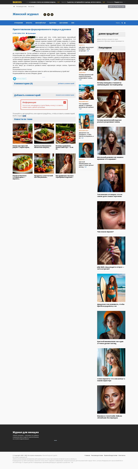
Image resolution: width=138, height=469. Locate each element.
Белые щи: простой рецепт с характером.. (21, 146)
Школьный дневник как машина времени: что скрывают (110, 158)
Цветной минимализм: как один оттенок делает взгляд (86, 164)
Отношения (113, 2)
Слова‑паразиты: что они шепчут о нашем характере (111, 380)
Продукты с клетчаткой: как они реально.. (43, 176)
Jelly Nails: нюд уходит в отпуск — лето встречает (86, 49)
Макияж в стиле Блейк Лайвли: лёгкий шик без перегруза (109, 417)
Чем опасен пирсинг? (105, 232)
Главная (87, 455)
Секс (72, 23)
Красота (76, 2)
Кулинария (32, 33)
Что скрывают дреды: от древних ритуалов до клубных (86, 105)
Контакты (31, 6)
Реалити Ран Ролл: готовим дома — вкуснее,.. (20, 177)
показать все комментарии (65, 95)
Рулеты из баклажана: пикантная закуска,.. (42, 146)
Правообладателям (110, 455)
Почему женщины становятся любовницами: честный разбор (109, 84)
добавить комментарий (66, 83)
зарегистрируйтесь (44, 114)
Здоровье (52, 23)
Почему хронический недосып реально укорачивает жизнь (86, 76)
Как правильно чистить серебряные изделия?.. (65, 176)
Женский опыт (83, 101)
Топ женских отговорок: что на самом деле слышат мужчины (109, 195)
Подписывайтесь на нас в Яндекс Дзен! (27, 73)
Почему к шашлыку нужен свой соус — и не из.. (64, 147)
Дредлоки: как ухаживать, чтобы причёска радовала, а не (86, 135)
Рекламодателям (21, 6)
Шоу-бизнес (63, 23)
